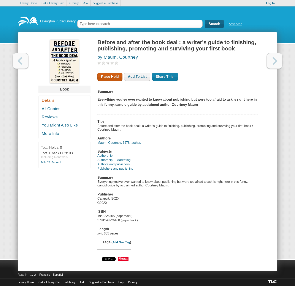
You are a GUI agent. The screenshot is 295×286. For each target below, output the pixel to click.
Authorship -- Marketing (113, 160)
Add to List (137, 76)
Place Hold (110, 76)
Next (274, 61)
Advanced (235, 24)
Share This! (165, 76)
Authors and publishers (113, 164)
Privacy (133, 282)
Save (125, 258)
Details (48, 100)
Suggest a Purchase (105, 3)
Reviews (50, 117)
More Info (50, 133)
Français (44, 274)
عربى (33, 274)
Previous (20, 61)
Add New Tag (121, 242)
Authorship (105, 155)
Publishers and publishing (115, 168)
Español (58, 274)
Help (121, 282)
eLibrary (74, 3)
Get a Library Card (52, 3)
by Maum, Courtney (117, 57)
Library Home (28, 3)
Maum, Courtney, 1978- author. (119, 142)
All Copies (51, 108)
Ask (85, 3)
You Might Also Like (60, 125)
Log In (270, 3)
